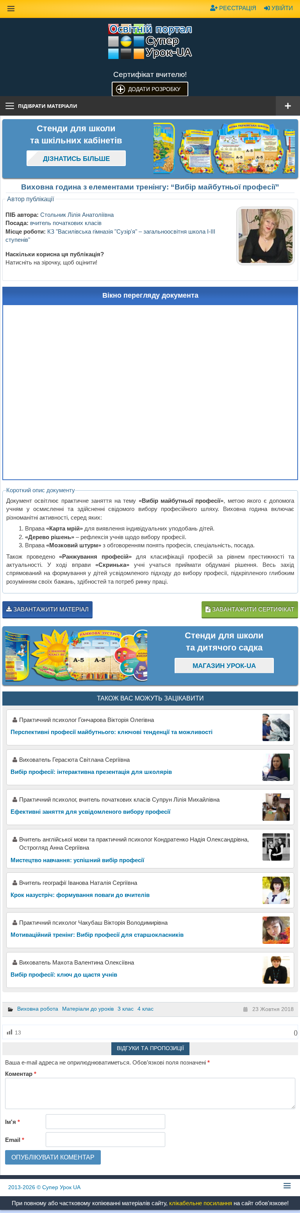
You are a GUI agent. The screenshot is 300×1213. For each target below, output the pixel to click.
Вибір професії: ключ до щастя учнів (64, 974)
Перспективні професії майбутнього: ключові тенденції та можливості (111, 732)
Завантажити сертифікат (252, 609)
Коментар (20, 1073)
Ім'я (12, 1121)
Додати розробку (154, 89)
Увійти (281, 8)
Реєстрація (237, 8)
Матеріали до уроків (88, 1009)
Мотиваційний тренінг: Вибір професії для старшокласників (97, 934)
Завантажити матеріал (50, 609)
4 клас (146, 1009)
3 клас (126, 1009)
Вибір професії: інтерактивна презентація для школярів (91, 771)
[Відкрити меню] (288, 106)
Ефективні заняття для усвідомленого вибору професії (90, 811)
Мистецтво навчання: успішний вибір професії (77, 860)
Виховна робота (37, 1009)
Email (14, 1139)
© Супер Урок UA (44, 1187)
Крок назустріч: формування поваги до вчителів (80, 894)
